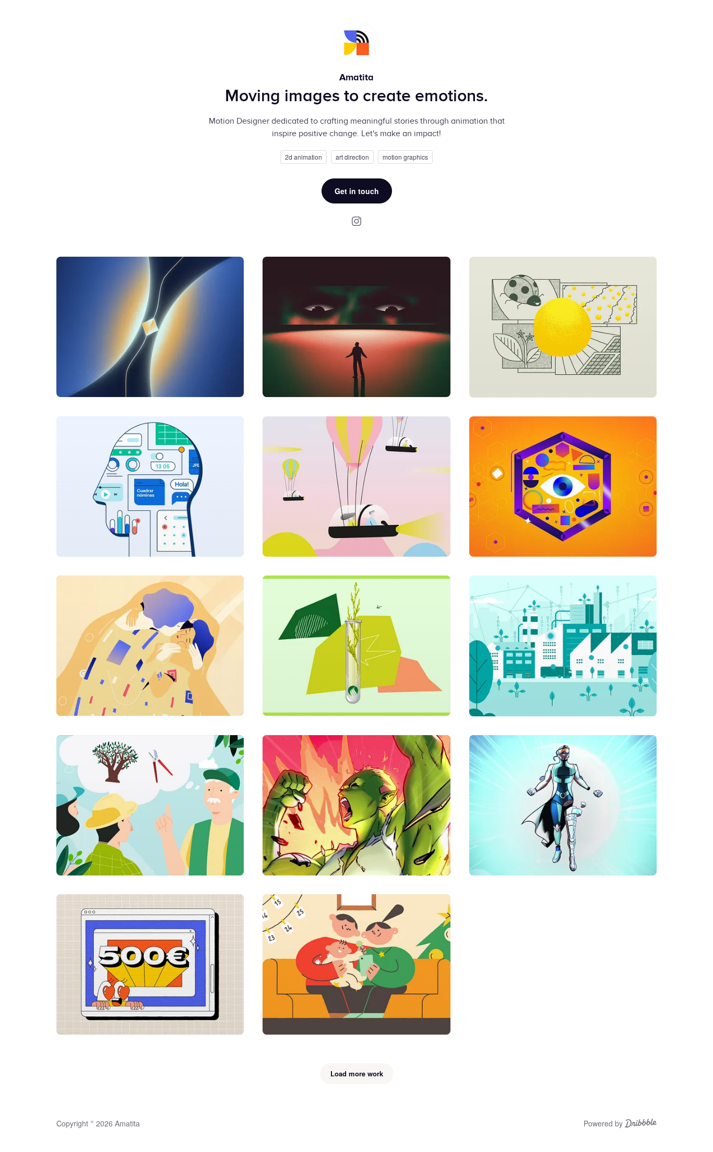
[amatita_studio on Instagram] (356, 220)
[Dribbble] (641, 1124)
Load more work (356, 1073)
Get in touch (357, 191)
